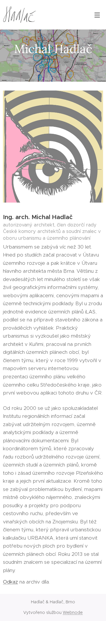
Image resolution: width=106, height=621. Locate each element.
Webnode (73, 612)
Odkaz (10, 582)
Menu (97, 15)
